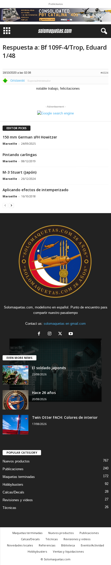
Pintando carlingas (20, 154)
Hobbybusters (13, 484)
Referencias (47, 545)
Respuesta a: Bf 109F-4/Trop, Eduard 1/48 (55, 51)
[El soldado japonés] (15, 375)
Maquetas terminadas (19, 477)
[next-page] (11, 205)
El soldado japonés (49, 367)
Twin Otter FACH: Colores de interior (65, 417)
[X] (61, 334)
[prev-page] (5, 205)
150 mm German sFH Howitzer (30, 137)
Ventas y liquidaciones (68, 551)
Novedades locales (20, 545)
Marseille (10, 143)
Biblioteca (68, 545)
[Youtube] (71, 334)
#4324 (104, 72)
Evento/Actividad (92, 545)
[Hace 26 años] (15, 399)
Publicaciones (13, 469)
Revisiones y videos (18, 500)
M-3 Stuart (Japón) (19, 172)
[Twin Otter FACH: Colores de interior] (15, 424)
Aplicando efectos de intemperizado (35, 189)
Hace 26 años (44, 392)
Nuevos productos (16, 461)
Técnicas (9, 508)
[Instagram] (50, 334)
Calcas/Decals (13, 492)
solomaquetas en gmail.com (65, 324)
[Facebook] (40, 334)
